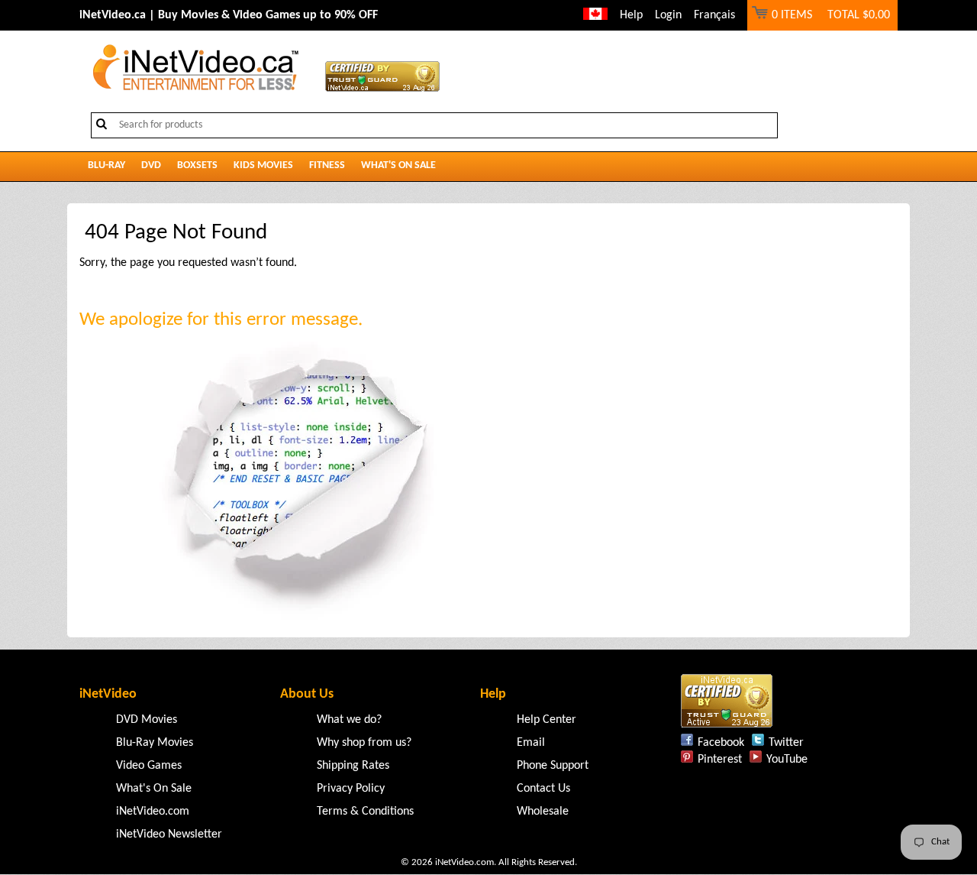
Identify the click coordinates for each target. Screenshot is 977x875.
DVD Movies (146, 720)
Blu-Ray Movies (154, 743)
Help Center (546, 720)
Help (631, 15)
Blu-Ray (106, 165)
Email (531, 743)
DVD (151, 165)
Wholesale (543, 811)
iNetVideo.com (152, 811)
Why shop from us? (364, 743)
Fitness (327, 165)
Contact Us (543, 789)
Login (668, 15)
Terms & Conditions (365, 811)
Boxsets (197, 165)
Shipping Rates (353, 766)
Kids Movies (263, 165)
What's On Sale (398, 165)
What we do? (349, 720)
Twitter (786, 743)
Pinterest (720, 759)
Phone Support (552, 766)
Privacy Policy (351, 789)
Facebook (721, 743)
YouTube (787, 759)
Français (714, 15)
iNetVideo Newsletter (169, 834)
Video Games (149, 766)
